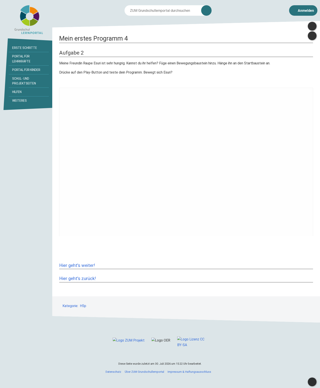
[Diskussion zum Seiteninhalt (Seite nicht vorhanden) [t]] (312, 26)
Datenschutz (113, 371)
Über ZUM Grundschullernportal (144, 371)
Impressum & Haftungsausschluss (189, 371)
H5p (83, 306)
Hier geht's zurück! (77, 278)
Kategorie (69, 306)
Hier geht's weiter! (77, 265)
